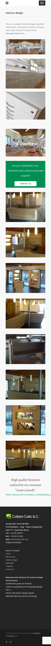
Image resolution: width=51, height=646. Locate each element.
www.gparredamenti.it (15, 33)
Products (9, 566)
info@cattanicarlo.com (19, 539)
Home (8, 553)
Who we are (10, 557)
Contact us (10, 569)
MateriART (10, 563)
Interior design (11, 560)
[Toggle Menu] (42, 3)
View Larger (26, 205)
